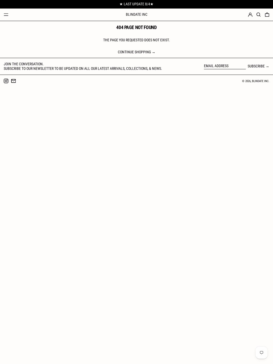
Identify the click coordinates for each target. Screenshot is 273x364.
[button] (258, 14)
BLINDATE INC (136, 14)
